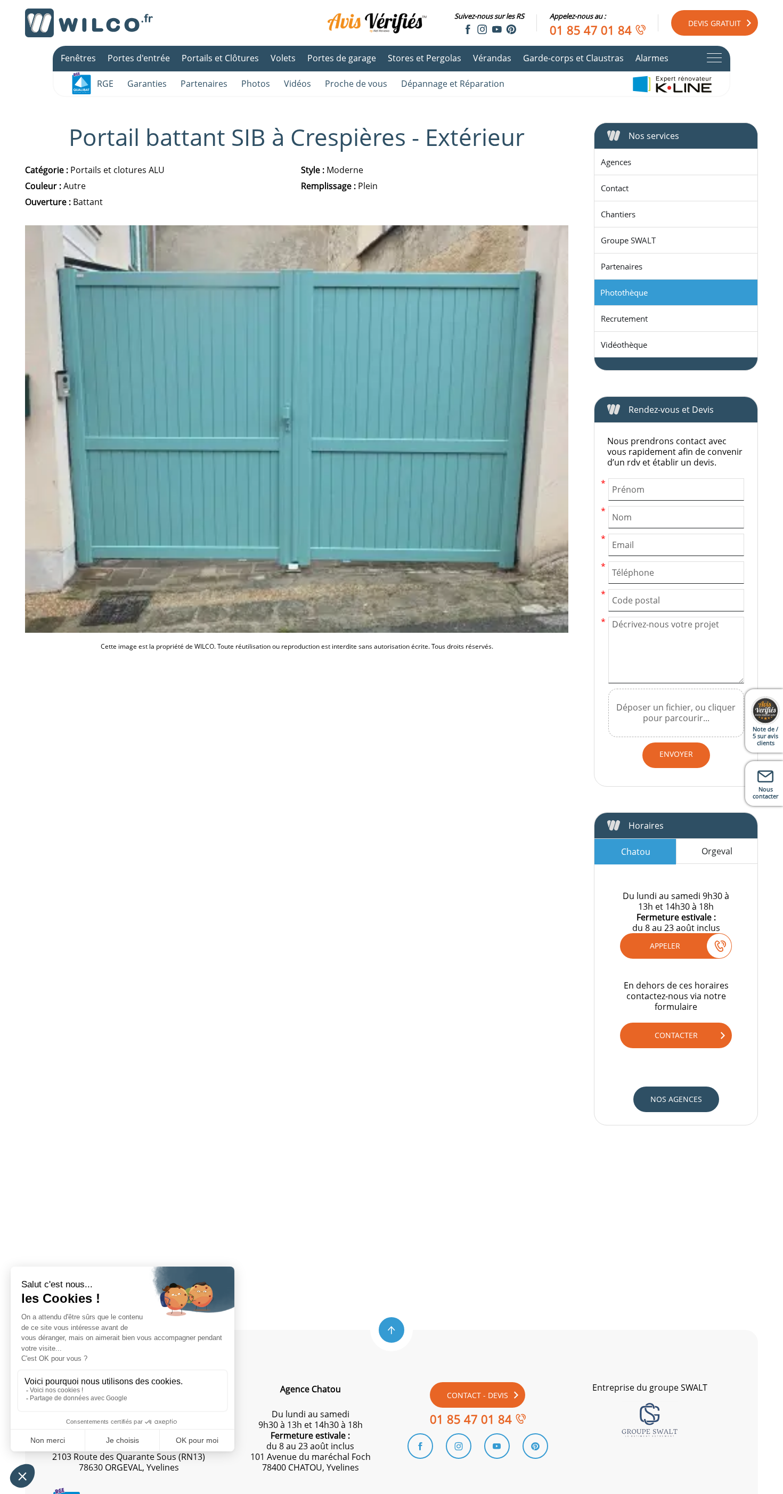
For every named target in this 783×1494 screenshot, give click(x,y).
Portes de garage (341, 58)
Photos (255, 83)
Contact (615, 188)
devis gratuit (714, 23)
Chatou (635, 852)
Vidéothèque (624, 344)
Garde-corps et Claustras (573, 58)
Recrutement (624, 318)
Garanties (147, 83)
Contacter (676, 1035)
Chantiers (618, 214)
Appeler (665, 946)
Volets (283, 58)
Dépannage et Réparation (452, 83)
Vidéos (297, 83)
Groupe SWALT (628, 240)
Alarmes (651, 58)
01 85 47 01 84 (591, 30)
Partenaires (204, 83)
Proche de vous (356, 83)
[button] (391, 1330)
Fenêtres (78, 58)
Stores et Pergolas (424, 58)
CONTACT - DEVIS (477, 1395)
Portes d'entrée (139, 58)
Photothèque (624, 292)
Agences (616, 162)
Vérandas (492, 58)
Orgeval (717, 851)
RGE (105, 83)
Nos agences (676, 1099)
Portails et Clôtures (220, 58)
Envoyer (676, 754)
